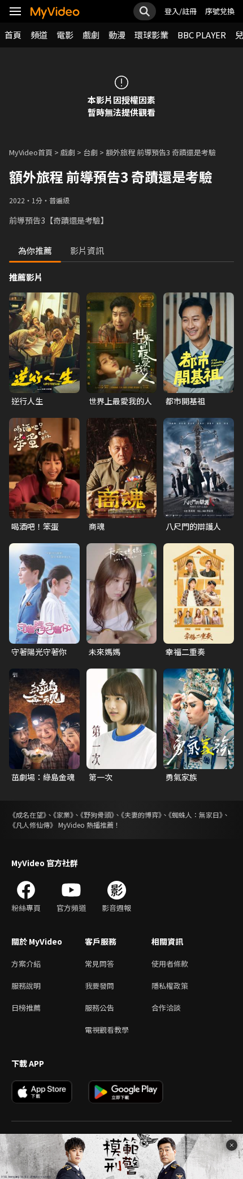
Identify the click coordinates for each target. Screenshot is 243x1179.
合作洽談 (166, 1007)
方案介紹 (26, 963)
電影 (65, 35)
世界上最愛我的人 (120, 401)
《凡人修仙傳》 (33, 824)
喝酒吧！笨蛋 (35, 526)
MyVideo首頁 (31, 152)
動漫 (117, 35)
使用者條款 (169, 963)
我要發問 (99, 985)
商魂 (97, 526)
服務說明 (26, 985)
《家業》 (63, 814)
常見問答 (99, 963)
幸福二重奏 (185, 651)
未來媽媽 (104, 651)
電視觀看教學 (107, 1029)
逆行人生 (27, 401)
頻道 (39, 35)
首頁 (13, 35)
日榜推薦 (26, 1007)
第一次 (100, 777)
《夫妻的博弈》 (141, 814)
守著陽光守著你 (39, 651)
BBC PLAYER (201, 35)
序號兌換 (220, 11)
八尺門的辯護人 (193, 526)
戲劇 (91, 35)
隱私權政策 (169, 985)
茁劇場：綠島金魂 (43, 777)
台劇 (90, 152)
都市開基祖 (185, 401)
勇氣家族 (181, 777)
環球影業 (151, 35)
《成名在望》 (27, 814)
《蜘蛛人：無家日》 (195, 814)
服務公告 (99, 1007)
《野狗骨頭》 (97, 814)
